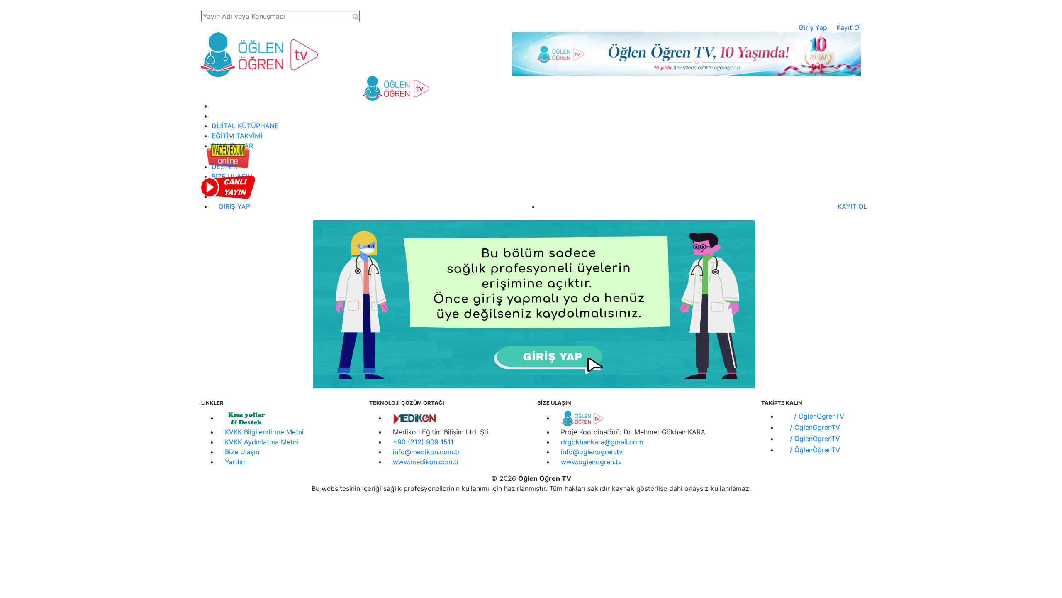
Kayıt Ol (848, 27)
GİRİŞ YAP (233, 206)
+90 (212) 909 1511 (423, 442)
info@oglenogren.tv (592, 452)
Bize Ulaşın (242, 452)
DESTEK (224, 166)
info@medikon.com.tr (426, 452)
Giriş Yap (813, 27)
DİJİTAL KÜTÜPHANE (245, 126)
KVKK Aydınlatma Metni (261, 442)
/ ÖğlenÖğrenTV (814, 450)
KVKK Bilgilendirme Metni (264, 432)
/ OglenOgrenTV (818, 416)
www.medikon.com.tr (426, 462)
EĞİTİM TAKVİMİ (237, 136)
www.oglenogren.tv (591, 462)
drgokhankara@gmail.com (602, 442)
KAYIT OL (851, 206)
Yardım (236, 462)
